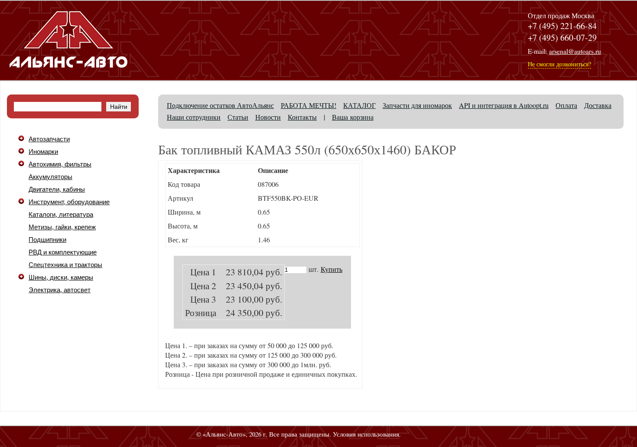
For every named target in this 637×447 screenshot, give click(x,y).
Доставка (597, 105)
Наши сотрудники (194, 116)
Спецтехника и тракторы (65, 264)
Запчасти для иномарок (417, 105)
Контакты (302, 116)
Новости (268, 116)
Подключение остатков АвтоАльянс (220, 105)
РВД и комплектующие (63, 252)
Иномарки (43, 151)
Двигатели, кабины (57, 189)
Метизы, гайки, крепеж (62, 227)
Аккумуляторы (50, 176)
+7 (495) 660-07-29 (562, 37)
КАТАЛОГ (359, 105)
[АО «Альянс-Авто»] (68, 73)
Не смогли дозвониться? (559, 64)
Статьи (238, 116)
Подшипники (47, 239)
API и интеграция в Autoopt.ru (504, 105)
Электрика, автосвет (60, 290)
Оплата (566, 105)
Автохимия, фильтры (60, 164)
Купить (331, 269)
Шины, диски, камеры (61, 277)
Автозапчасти (49, 139)
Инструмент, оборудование (69, 202)
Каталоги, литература (61, 214)
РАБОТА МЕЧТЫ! (308, 105)
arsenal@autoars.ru (575, 51)
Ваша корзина (353, 116)
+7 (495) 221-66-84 (562, 26)
